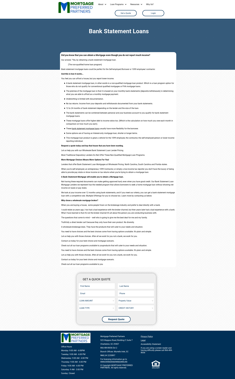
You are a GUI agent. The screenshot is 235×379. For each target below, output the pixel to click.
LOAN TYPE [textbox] (84, 308)
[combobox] (96, 301)
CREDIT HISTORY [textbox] (126, 308)
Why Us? (150, 4)
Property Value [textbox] (125, 301)
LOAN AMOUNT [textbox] (86, 301)
